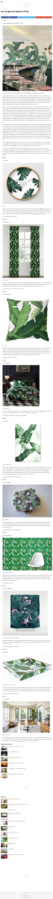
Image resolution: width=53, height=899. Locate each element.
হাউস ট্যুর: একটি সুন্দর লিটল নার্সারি (13, 798)
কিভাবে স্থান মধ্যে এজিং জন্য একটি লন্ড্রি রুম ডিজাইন (16, 821)
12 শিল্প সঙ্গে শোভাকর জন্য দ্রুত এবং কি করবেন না (16, 746)
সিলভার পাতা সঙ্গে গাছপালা (12, 810)
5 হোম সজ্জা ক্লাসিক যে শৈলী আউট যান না (15, 757)
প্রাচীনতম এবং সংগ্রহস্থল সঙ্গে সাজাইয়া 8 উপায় (15, 774)
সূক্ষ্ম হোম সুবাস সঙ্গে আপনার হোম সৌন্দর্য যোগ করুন (16, 762)
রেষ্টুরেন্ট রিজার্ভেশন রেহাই (12, 843)
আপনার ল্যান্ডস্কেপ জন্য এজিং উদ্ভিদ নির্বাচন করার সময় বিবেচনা (18, 804)
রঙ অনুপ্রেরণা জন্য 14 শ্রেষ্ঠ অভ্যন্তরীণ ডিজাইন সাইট (16, 768)
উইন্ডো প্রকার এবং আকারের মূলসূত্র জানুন (14, 813)
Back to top (26, 893)
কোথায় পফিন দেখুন (11, 848)
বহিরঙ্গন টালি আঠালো (11, 826)
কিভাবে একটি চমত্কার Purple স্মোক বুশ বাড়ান (15, 854)
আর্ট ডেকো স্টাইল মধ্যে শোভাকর (13, 751)
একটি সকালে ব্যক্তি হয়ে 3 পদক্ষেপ (13, 832)
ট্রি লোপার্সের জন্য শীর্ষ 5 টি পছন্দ (13, 837)
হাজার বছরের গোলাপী (48, 640)
